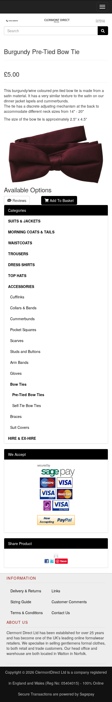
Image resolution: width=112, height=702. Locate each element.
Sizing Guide (20, 601)
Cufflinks (16, 296)
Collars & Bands (22, 307)
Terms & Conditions (26, 612)
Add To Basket (61, 200)
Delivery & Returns (25, 590)
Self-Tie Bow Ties (24, 405)
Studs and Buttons (24, 351)
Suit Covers (18, 427)
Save (63, 561)
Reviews (18, 200)
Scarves (15, 340)
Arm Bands (18, 362)
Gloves (15, 373)
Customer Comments (69, 601)
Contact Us (61, 612)
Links (56, 590)
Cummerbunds (21, 318)
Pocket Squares (22, 329)
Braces (15, 416)
